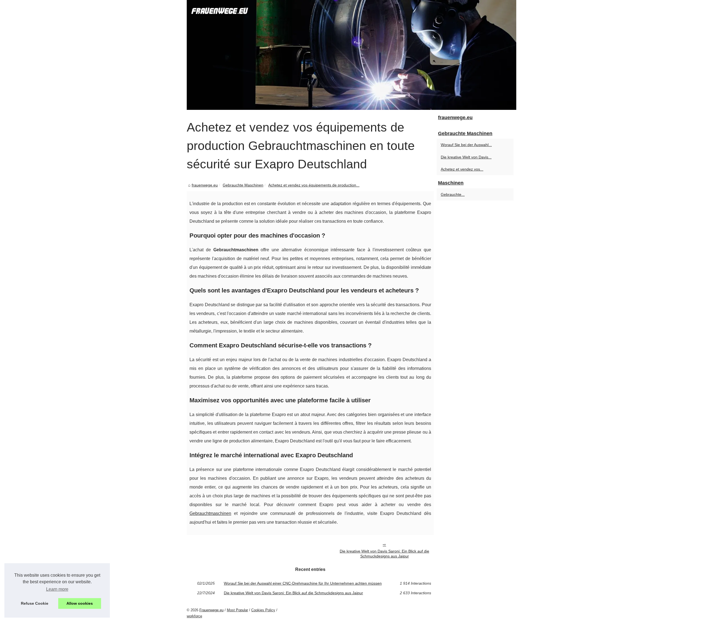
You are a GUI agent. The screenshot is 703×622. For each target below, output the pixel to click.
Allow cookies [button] (79, 603)
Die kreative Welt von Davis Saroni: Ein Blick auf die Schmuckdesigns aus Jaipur (384, 554)
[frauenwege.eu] (351, 55)
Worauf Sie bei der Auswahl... (466, 145)
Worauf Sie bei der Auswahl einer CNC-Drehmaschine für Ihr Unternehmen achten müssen (303, 583)
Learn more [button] (57, 589)
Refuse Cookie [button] (34, 603)
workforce (194, 616)
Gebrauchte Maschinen (243, 185)
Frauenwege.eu (211, 610)
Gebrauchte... (453, 194)
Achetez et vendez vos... (462, 169)
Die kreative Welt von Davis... (466, 157)
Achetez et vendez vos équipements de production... (313, 185)
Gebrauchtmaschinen (210, 513)
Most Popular (237, 610)
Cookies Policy (263, 610)
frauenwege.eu (205, 185)
